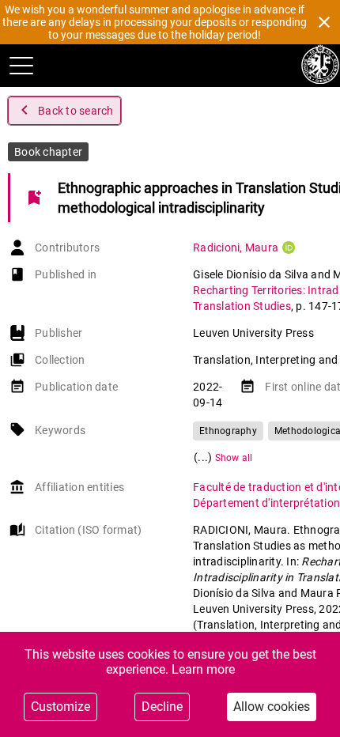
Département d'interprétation (266, 503)
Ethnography (228, 431)
